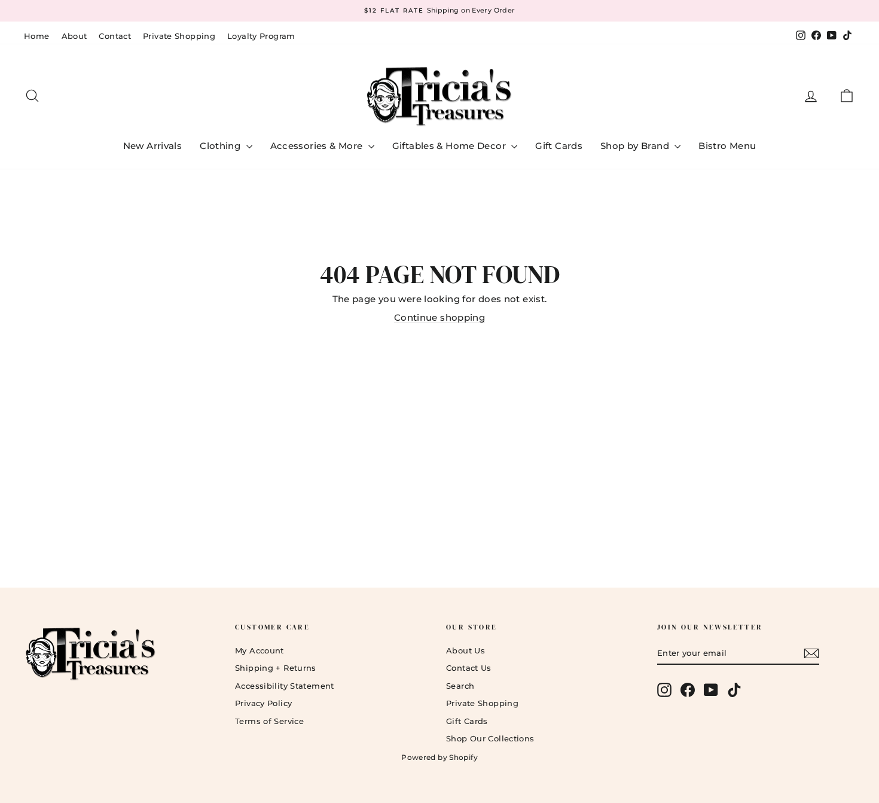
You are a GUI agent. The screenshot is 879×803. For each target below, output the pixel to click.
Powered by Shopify (439, 757)
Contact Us (469, 668)
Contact (115, 36)
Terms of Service (269, 721)
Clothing (221, 145)
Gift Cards (558, 145)
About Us (465, 650)
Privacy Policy (263, 703)
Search (460, 686)
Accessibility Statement (284, 686)
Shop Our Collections (490, 738)
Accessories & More (317, 145)
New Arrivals (152, 145)
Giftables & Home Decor (450, 145)
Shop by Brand (636, 145)
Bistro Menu (727, 145)
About (74, 36)
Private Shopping (179, 36)
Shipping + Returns (275, 668)
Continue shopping (439, 317)
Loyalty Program (261, 36)
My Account (259, 650)
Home (37, 36)
